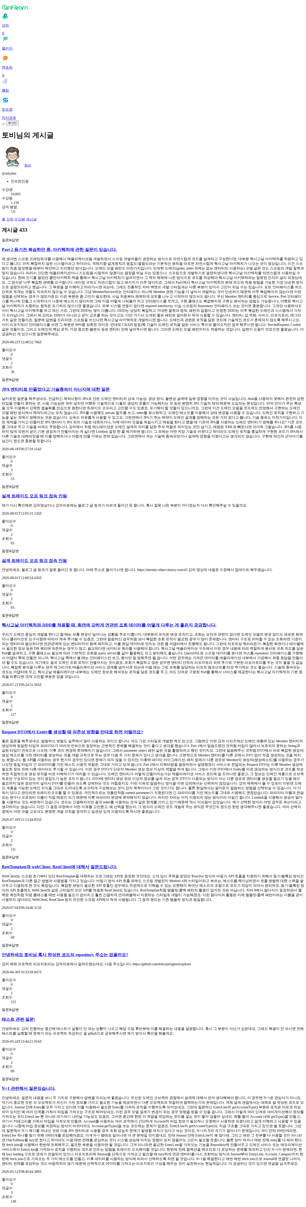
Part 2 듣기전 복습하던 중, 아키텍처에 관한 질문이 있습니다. (59, 249)
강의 (9, 219)
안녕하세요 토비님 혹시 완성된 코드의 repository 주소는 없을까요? (65, 954)
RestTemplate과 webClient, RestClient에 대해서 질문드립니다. (59, 866)
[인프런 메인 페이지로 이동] (153, 7)
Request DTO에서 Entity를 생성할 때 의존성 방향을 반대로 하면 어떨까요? (72, 732)
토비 (27, 165)
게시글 (31, 219)
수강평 (19, 219)
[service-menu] (3, 124)
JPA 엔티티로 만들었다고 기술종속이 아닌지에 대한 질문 (56, 389)
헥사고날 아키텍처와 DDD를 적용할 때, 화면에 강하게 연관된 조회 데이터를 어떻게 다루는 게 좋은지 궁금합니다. (109, 625)
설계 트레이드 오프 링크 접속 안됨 (34, 496)
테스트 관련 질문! (18, 1019)
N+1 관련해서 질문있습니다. (29, 1088)
